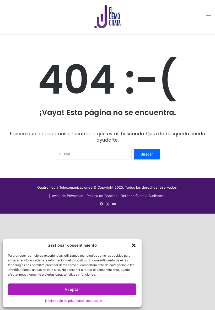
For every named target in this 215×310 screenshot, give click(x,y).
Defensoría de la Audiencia (142, 196)
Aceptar (72, 289)
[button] (133, 245)
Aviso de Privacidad (68, 196)
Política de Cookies (102, 196)
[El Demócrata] (107, 17)
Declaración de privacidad (64, 301)
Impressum (94, 301)
